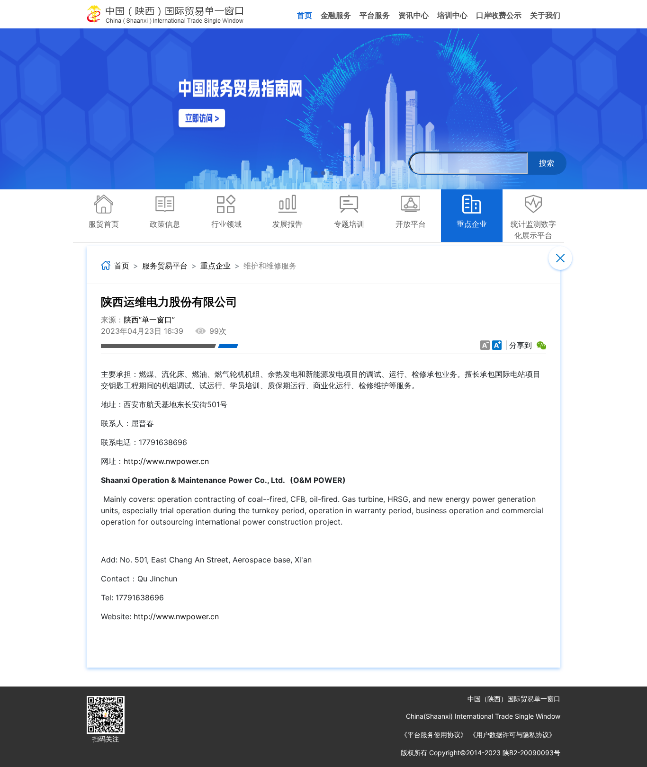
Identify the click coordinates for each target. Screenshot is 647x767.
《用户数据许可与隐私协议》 (512, 735)
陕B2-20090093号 (531, 753)
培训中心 (452, 15)
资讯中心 (413, 15)
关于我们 (545, 15)
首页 (304, 15)
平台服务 (374, 15)
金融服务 (336, 15)
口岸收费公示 (498, 15)
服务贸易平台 (165, 266)
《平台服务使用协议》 (434, 735)
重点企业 (215, 266)
